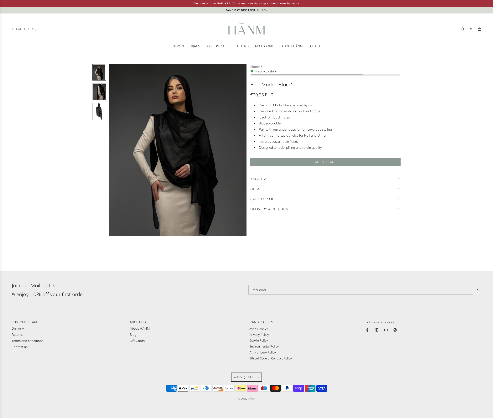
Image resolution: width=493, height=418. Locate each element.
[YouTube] (386, 330)
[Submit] (477, 289)
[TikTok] (395, 330)
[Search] (462, 29)
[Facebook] (367, 330)
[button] (112, 150)
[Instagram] (376, 330)
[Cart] (479, 29)
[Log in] (471, 29)
